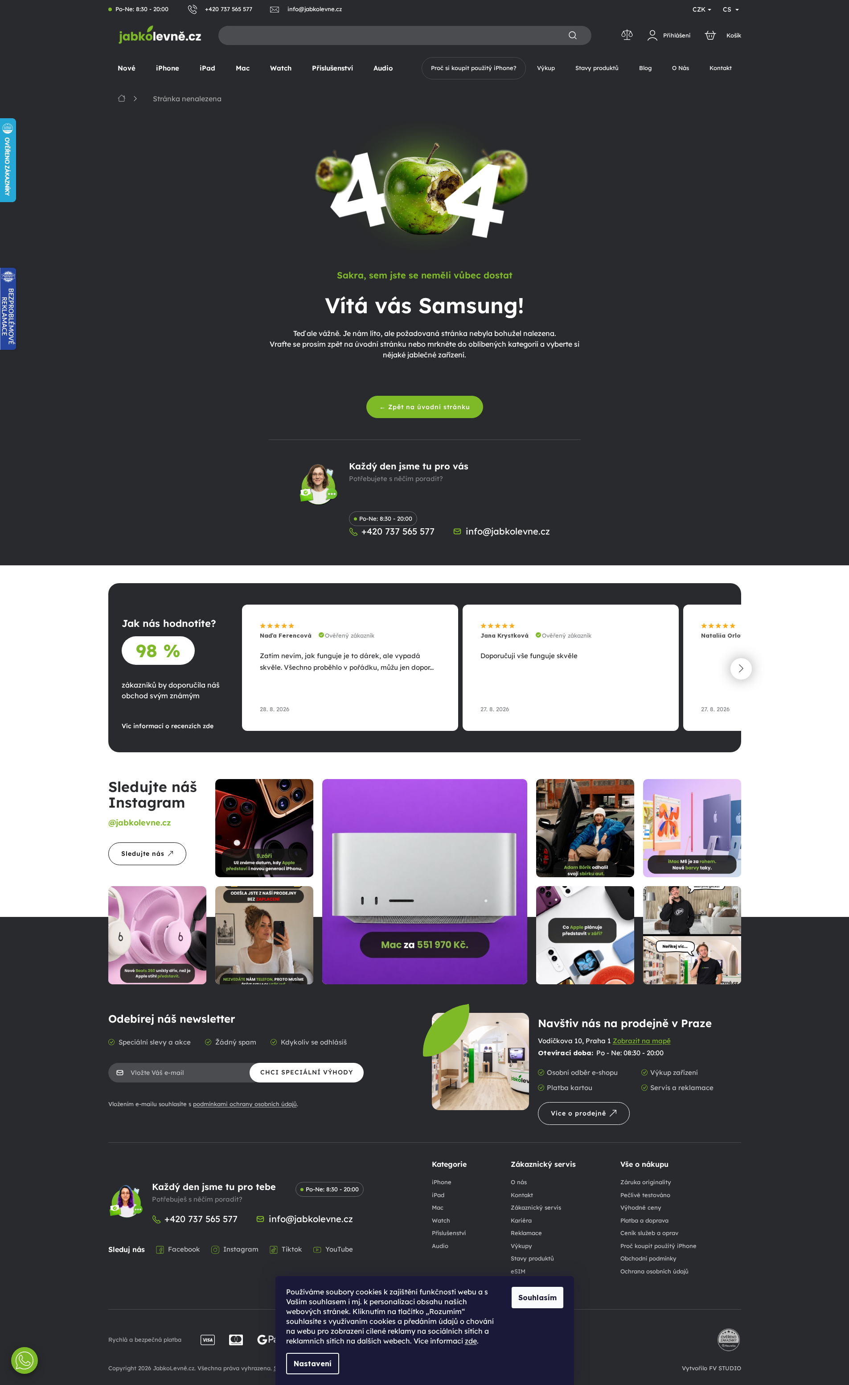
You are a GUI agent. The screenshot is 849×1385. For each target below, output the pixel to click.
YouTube (339, 1249)
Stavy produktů (532, 1258)
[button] (741, 669)
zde (471, 1340)
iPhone (441, 1182)
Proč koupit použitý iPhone (658, 1245)
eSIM (518, 1271)
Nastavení (313, 1363)
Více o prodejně (578, 1113)
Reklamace (526, 1232)
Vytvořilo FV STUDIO (711, 1368)
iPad (438, 1194)
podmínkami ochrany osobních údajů (245, 1103)
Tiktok (292, 1249)
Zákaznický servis (536, 1207)
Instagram (240, 1249)
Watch (441, 1220)
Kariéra (521, 1220)
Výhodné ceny (640, 1207)
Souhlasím (537, 1297)
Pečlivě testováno (645, 1194)
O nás (519, 1182)
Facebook (184, 1249)
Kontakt (522, 1194)
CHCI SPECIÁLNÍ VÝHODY (306, 1072)
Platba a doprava (644, 1220)
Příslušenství (449, 1232)
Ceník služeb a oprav (649, 1232)
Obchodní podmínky (648, 1258)
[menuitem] (126, 68)
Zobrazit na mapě (642, 1041)
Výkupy (521, 1245)
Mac (437, 1207)
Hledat (572, 36)
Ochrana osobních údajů (654, 1271)
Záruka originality (645, 1182)
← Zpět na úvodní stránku (424, 407)
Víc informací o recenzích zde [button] (167, 726)
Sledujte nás (142, 854)
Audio (440, 1245)
